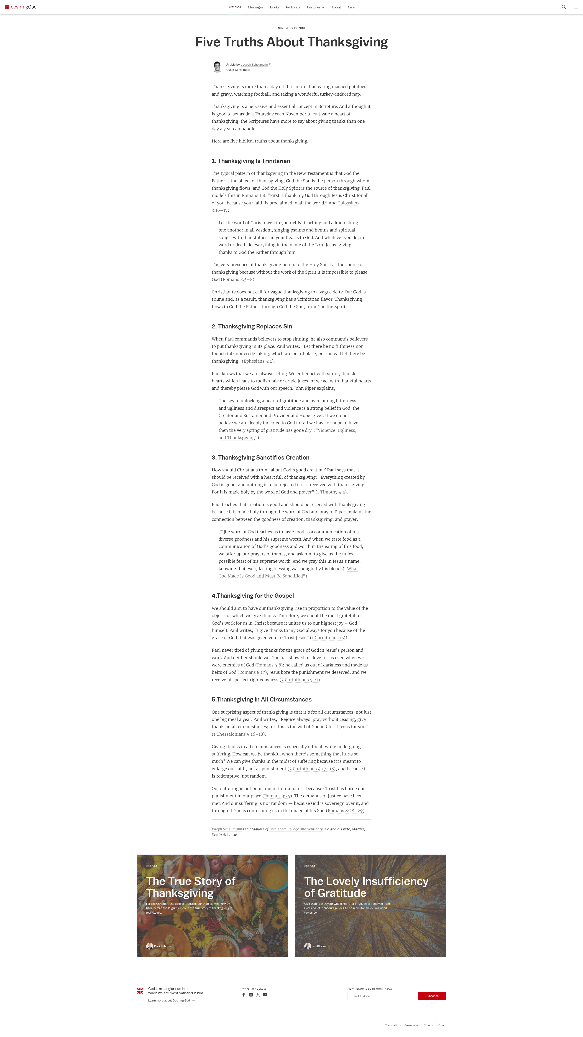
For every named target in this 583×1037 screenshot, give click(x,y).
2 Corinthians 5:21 (299, 679)
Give (351, 7)
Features (313, 7)
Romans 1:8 (253, 195)
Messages (255, 7)
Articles (234, 7)
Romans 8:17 (252, 672)
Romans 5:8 (269, 665)
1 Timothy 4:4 (331, 492)
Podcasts (293, 7)
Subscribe (432, 996)
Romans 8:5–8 (238, 279)
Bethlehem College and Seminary (296, 829)
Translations (393, 1025)
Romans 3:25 (277, 795)
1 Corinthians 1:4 (328, 637)
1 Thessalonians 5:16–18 (238, 734)
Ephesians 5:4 (258, 361)
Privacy (429, 1025)
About (336, 7)
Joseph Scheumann (227, 829)
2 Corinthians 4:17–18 (311, 768)
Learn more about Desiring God (169, 1000)
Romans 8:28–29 (345, 810)
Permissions (412, 1025)
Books (274, 7)
